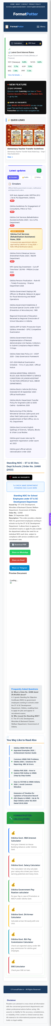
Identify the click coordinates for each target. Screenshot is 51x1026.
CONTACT (24, 4)
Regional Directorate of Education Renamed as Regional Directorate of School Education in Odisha (24, 318)
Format (25, 14)
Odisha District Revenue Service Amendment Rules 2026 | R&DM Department (23, 256)
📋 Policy (37, 177)
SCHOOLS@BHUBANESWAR (16, 7)
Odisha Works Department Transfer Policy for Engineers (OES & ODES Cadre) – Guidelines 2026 (24, 403)
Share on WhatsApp (20, 552)
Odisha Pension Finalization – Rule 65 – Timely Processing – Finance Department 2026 (25, 283)
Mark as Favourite (19, 477)
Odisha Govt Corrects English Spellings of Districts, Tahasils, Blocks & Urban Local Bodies (25, 430)
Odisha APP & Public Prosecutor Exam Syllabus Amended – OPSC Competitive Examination (25, 329)
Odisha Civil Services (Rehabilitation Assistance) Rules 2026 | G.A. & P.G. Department (24, 220)
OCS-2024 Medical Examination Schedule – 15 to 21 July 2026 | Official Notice (25, 365)
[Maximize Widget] (39, 171)
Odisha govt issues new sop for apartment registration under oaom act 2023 (24, 440)
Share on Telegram (19, 568)
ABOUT (18, 4)
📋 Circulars (13, 177)
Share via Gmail (18, 560)
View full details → (15, 75)
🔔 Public (25, 177)
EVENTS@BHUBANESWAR (36, 7)
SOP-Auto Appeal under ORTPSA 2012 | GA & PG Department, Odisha (25, 196)
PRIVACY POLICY (35, 4)
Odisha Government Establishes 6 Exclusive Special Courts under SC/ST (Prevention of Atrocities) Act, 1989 (24, 307)
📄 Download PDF (19, 545)
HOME (12, 4)
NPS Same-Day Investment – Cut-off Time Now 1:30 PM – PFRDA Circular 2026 (24, 269)
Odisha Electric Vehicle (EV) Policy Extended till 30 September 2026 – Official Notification (23, 392)
